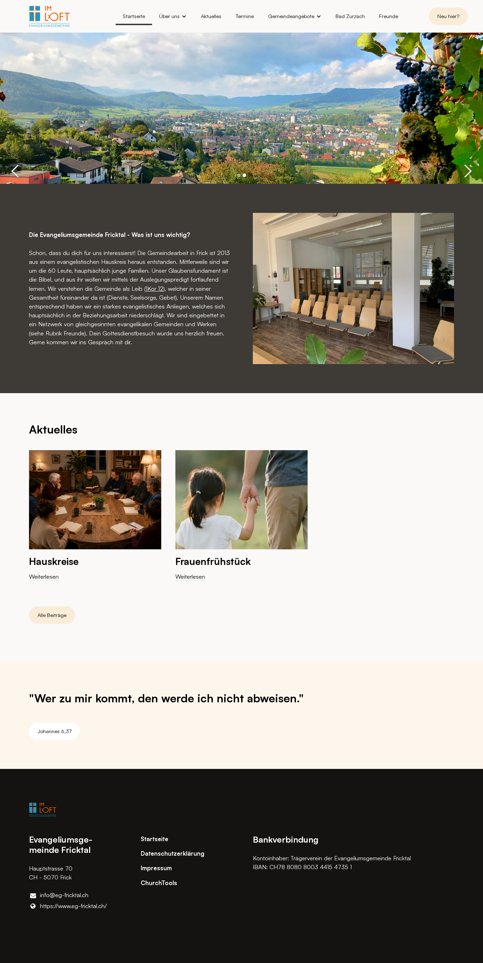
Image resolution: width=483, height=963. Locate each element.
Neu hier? (448, 16)
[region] (241, 521)
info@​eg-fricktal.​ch (64, 895)
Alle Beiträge (51, 615)
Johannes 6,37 (54, 731)
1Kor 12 (154, 288)
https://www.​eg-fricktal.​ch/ (73, 906)
